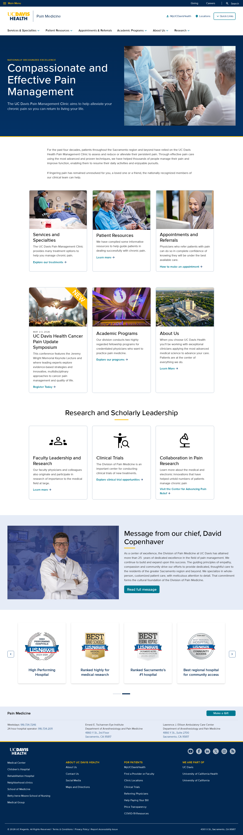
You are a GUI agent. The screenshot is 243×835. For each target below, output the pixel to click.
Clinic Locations (133, 780)
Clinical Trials (109, 457)
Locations (202, 16)
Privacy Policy (82, 829)
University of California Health (200, 774)
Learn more (42, 490)
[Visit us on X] (214, 751)
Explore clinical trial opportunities (119, 479)
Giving (194, 3)
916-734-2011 (45, 729)
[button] (10, 654)
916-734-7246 (28, 725)
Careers (210, 3)
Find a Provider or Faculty (139, 774)
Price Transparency (135, 807)
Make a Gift (221, 713)
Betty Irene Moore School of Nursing (28, 796)
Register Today (44, 387)
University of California (195, 780)
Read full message (142, 589)
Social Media (73, 780)
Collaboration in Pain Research (181, 460)
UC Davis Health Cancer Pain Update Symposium (58, 341)
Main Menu (12, 3)
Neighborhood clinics (20, 782)
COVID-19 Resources (136, 813)
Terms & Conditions (63, 829)
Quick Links (226, 16)
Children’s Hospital (18, 769)
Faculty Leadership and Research (57, 460)
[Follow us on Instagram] (223, 751)
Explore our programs (112, 359)
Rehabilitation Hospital (20, 776)
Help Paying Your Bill (136, 800)
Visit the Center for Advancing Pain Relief (183, 491)
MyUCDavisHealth (178, 16)
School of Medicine (18, 789)
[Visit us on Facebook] (197, 751)
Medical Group (16, 802)
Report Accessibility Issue (104, 829)
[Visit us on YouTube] (190, 751)
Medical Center (16, 763)
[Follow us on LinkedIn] (206, 751)
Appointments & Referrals (95, 30)
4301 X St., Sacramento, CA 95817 (218, 829)
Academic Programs (117, 333)
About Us (169, 333)
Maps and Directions (78, 787)
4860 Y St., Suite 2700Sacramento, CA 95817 (176, 734)
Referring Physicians (136, 793)
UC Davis (187, 767)
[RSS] (231, 751)
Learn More (169, 368)
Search (232, 3)
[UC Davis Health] (19, 751)
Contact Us (72, 774)
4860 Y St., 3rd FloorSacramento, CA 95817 (98, 734)
